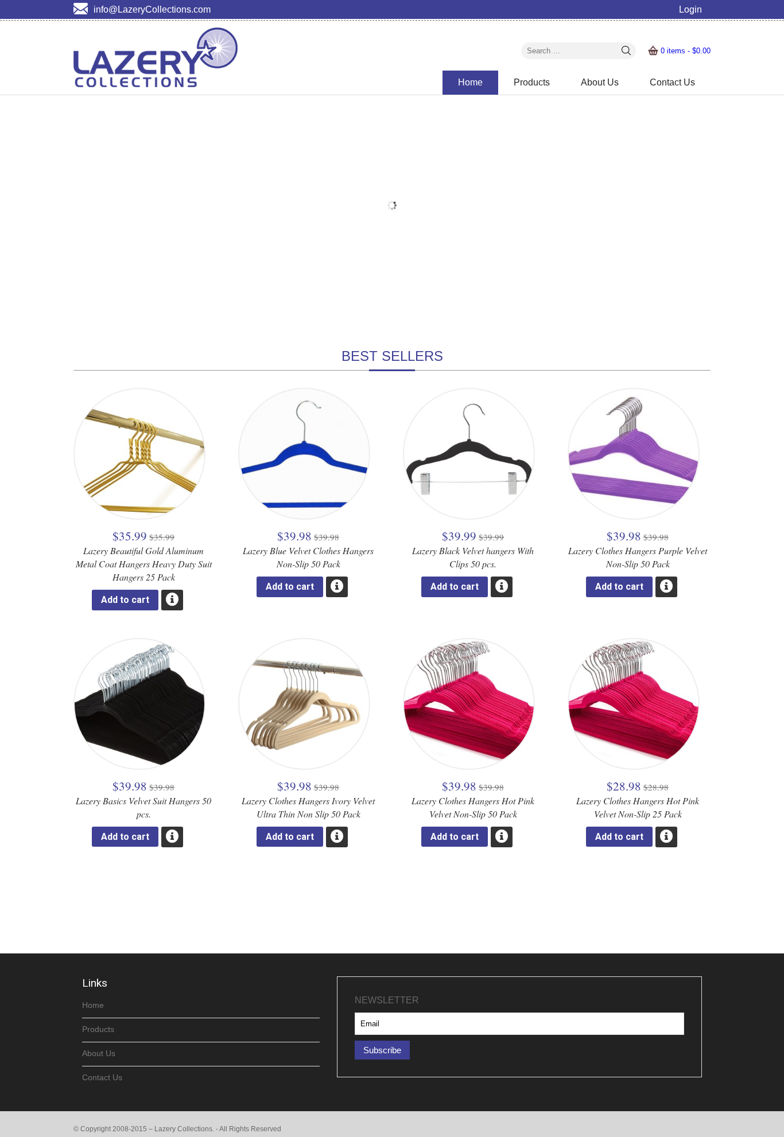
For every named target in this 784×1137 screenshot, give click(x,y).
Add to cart (125, 599)
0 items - (686, 50)
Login (690, 9)
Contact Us (672, 82)
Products (532, 82)
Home (470, 82)
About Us (600, 82)
